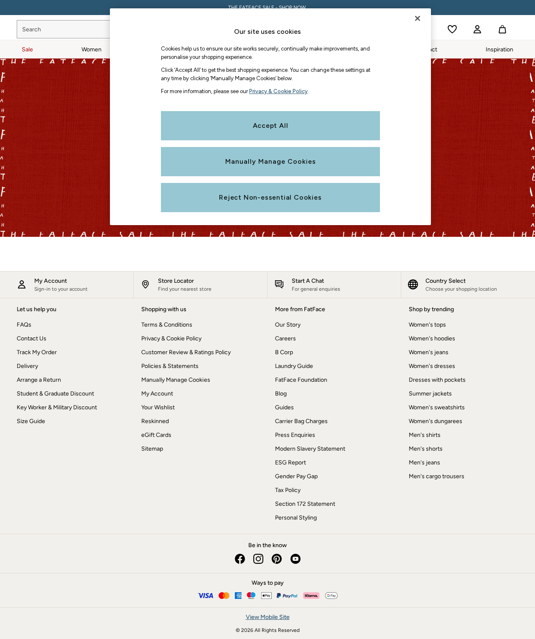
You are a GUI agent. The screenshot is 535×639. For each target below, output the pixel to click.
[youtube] (295, 559)
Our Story (288, 324)
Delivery (27, 366)
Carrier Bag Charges (301, 421)
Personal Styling (296, 517)
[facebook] (240, 559)
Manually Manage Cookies (175, 379)
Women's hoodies (432, 338)
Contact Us (31, 338)
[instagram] (258, 559)
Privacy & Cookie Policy (171, 338)
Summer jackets (430, 393)
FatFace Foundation (301, 379)
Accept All (270, 125)
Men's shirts (425, 435)
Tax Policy (288, 490)
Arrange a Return (39, 379)
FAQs (24, 324)
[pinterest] (277, 559)
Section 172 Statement (305, 503)
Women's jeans (428, 352)
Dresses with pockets (437, 379)
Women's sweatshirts (437, 407)
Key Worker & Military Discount (57, 407)
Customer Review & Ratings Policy (186, 352)
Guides (284, 407)
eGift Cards (156, 435)
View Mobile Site (268, 617)
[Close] (417, 18)
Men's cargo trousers (436, 476)
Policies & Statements (170, 366)
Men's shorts (426, 448)
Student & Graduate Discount (55, 393)
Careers (285, 338)
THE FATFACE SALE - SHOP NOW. (267, 7)
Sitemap (152, 448)
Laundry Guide (294, 366)
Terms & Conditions (166, 324)
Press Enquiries (295, 435)
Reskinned (155, 421)
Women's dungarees (435, 421)
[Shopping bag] (502, 29)
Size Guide (31, 421)
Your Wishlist (158, 407)
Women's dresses (432, 366)
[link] (477, 29)
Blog (281, 393)
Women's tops (427, 324)
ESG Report (290, 462)
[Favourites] (452, 29)
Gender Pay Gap (296, 476)
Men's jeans (424, 462)
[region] (270, 116)
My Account (157, 393)
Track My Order (37, 352)
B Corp (284, 352)
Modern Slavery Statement (310, 448)
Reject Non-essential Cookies (270, 197)
